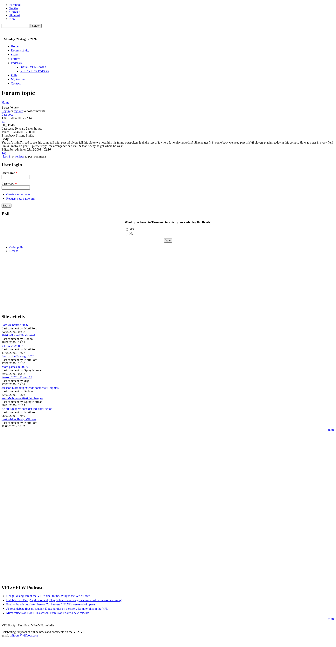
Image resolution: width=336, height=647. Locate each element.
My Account (18, 79)
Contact (15, 83)
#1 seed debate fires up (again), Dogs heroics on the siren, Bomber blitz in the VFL (57, 608)
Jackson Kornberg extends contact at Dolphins (30, 387)
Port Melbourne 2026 (15, 325)
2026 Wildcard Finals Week (19, 335)
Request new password (20, 198)
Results (13, 251)
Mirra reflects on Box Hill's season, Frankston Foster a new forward (47, 613)
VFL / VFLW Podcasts (34, 71)
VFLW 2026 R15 (12, 345)
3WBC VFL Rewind (33, 67)
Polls (14, 75)
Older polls (16, 247)
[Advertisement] (118, 283)
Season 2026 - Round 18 (17, 377)
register (18, 111)
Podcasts (16, 62)
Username (9, 173)
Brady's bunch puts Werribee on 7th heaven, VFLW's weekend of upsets (50, 604)
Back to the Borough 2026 (18, 356)
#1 (3, 121)
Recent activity (20, 50)
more (331, 429)
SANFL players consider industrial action (27, 408)
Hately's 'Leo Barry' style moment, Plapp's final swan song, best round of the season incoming (64, 600)
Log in (6, 111)
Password (9, 183)
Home (14, 46)
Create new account (18, 194)
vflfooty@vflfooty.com (24, 635)
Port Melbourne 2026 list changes (22, 398)
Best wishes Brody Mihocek (19, 419)
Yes (131, 228)
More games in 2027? (15, 366)
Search (15, 54)
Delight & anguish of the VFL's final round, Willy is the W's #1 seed (48, 595)
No (131, 233)
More (331, 618)
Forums (15, 58)
